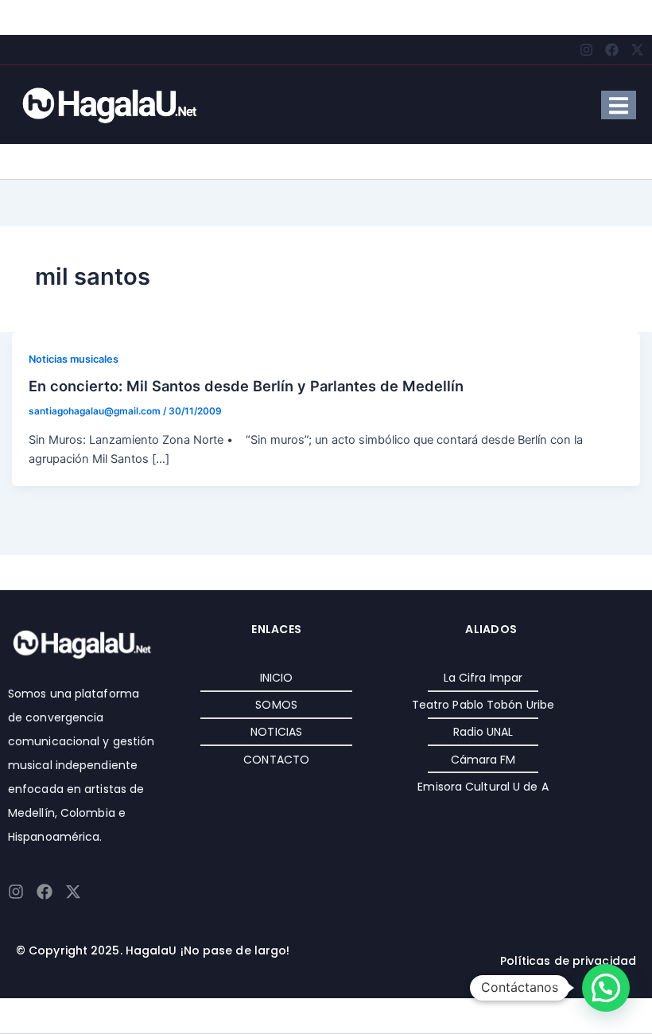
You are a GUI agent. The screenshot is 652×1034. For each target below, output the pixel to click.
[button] (606, 988)
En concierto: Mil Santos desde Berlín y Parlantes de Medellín (246, 386)
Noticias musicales (73, 359)
